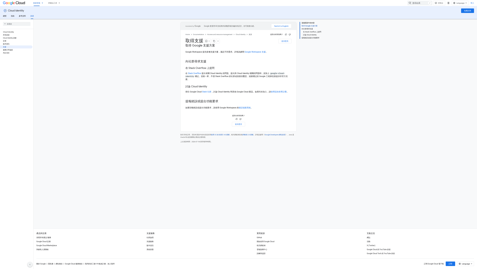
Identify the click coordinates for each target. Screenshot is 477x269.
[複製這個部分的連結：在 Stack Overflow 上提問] (216, 68)
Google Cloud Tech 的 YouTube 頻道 (381, 253)
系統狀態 (150, 249)
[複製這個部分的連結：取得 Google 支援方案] (217, 45)
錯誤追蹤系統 (245, 107)
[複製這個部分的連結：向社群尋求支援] (208, 61)
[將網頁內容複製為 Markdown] (214, 41)
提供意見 (284, 41)
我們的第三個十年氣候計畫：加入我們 (100, 264)
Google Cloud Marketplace (46, 245)
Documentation (198, 34)
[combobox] (419, 3)
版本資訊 (150, 245)
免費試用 (467, 11)
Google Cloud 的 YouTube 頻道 (379, 249)
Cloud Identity (16, 10)
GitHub (259, 237)
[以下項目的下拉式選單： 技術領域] (43, 3)
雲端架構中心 (262, 249)
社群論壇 (150, 237)
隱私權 (50, 264)
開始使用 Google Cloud (265, 241)
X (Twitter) (371, 245)
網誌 (368, 237)
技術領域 (36, 3)
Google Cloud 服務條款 (74, 264)
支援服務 (150, 241)
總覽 (4, 16)
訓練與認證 (261, 253)
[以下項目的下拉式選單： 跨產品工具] (60, 3)
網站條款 (59, 264)
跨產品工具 (52, 3)
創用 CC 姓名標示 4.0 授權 (220, 135)
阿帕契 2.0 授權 (247, 135)
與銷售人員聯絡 (42, 249)
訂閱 (450, 264)
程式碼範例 (261, 245)
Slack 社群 (206, 92)
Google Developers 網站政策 (275, 135)
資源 (32, 16)
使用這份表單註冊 (279, 92)
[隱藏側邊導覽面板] (29, 264)
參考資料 (22, 16)
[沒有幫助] (290, 34)
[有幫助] (286, 34)
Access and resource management (219, 34)
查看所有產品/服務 (43, 237)
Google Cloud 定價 (43, 241)
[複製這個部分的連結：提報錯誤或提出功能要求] (220, 101)
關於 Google (41, 264)
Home (187, 34)
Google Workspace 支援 (255, 52)
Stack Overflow (194, 73)
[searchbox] (16, 24)
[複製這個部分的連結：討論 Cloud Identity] (209, 86)
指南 (12, 16)
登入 (472, 3)
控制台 (440, 3)
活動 (368, 241)
